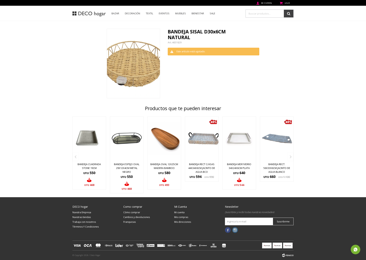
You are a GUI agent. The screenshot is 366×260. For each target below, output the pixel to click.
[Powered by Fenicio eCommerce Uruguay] (288, 255)
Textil (149, 13)
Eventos (164, 13)
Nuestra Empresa (81, 212)
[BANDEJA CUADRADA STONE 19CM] (89, 138)
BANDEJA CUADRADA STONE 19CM (89, 166)
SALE (212, 13)
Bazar (115, 13)
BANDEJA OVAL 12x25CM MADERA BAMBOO (164, 166)
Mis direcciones (182, 222)
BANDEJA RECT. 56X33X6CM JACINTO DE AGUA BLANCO (276, 168)
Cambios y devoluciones (136, 217)
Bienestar (198, 13)
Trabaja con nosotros (84, 222)
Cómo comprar (131, 212)
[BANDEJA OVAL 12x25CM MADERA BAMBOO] (164, 138)
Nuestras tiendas (81, 217)
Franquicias (129, 222)
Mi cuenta (179, 212)
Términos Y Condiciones (85, 226)
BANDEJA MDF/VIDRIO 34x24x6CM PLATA (239, 166)
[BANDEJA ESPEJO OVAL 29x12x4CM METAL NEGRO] (127, 138)
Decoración (132, 13)
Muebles (180, 13)
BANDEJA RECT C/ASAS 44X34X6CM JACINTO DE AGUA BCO (201, 168)
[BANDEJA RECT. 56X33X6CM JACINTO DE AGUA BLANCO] (277, 138)
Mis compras (181, 217)
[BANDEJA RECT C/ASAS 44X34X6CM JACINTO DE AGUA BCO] (202, 138)
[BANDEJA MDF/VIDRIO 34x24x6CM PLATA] (239, 138)
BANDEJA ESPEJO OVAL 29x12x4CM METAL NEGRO (126, 168)
